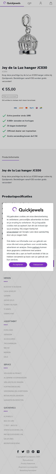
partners (36, 247)
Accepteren (18, 264)
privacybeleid (12, 232)
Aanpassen (38, 264)
